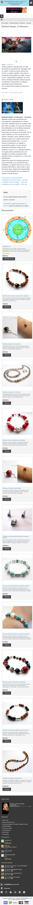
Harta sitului (5, 832)
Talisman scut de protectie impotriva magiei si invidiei (16, 537)
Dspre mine (5, 820)
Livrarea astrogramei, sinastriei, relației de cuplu (15, 824)
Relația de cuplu (8, 850)
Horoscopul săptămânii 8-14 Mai (13, 869)
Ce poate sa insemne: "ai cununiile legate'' (16, 865)
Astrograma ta (7, 246)
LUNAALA (9, 64)
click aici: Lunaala (25, 806)
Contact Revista (6, 830)
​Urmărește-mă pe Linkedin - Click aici (14, 184)
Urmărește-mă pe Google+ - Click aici (14, 182)
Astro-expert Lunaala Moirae (11, 178)
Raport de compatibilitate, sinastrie (10, 846)
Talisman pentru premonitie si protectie (14, 682)
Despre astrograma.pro (8, 822)
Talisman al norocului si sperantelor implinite (16, 296)
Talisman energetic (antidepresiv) (12, 778)
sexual (22, 141)
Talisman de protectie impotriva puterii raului (15, 730)
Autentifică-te (7, 203)
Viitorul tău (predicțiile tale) (9, 855)
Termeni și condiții (7, 828)
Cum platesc (5, 834)
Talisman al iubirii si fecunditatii (12, 488)
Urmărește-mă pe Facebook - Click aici (15, 180)
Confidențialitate (6, 826)
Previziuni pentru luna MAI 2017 (13, 873)
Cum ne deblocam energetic (12, 877)
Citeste (6, 842)
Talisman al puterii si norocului (11, 344)
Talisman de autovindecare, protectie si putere (16, 585)
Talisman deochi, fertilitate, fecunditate (14, 440)
